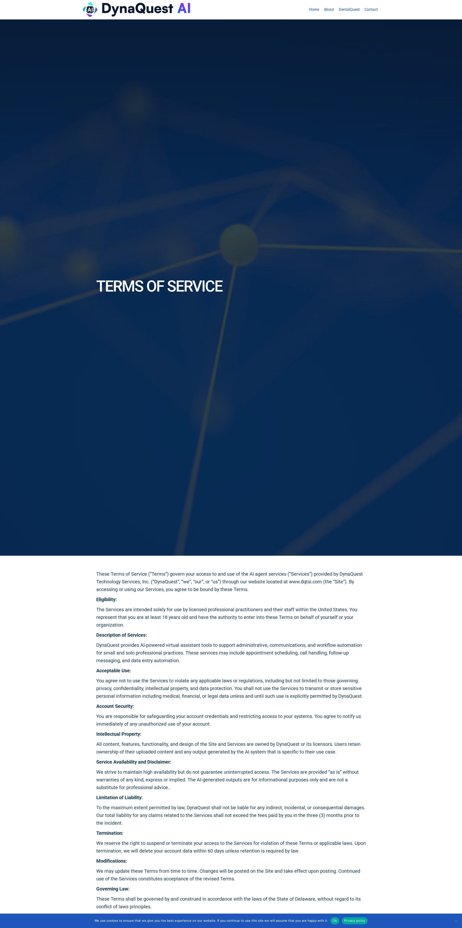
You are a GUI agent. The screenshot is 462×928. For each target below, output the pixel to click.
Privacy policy (354, 920)
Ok (335, 920)
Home (314, 9)
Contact (371, 9)
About (329, 9)
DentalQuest (349, 9)
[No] (456, 920)
